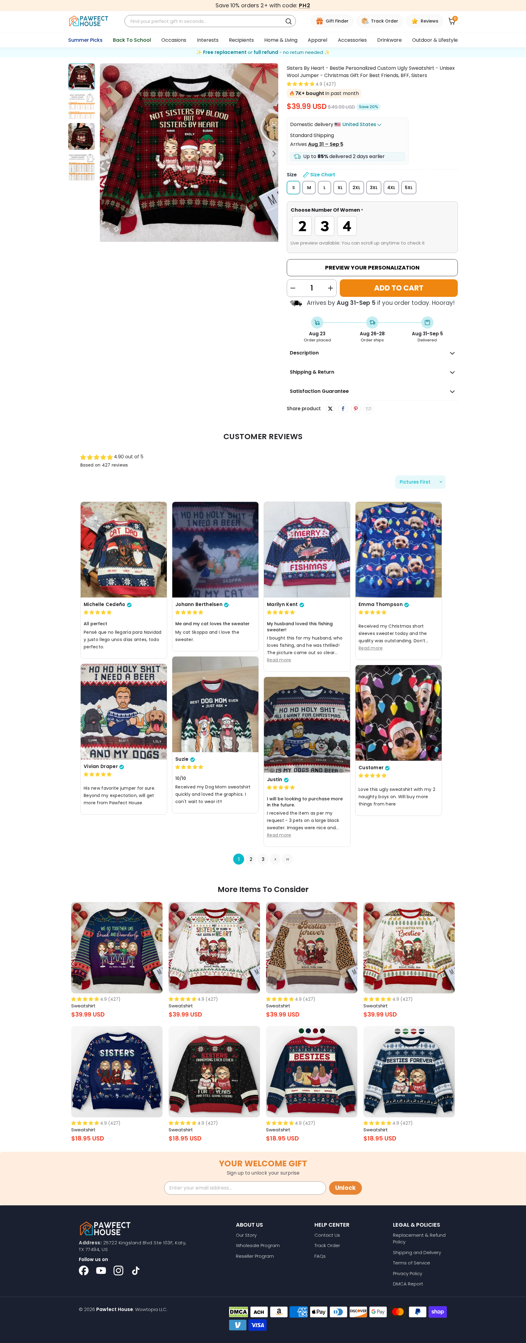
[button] (300, 84)
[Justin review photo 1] (307, 725)
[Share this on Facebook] (343, 409)
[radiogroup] (372, 226)
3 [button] (263, 859)
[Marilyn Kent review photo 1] (307, 549)
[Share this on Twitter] (330, 408)
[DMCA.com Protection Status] (238, 1312)
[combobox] (204, 21)
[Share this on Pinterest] (355, 409)
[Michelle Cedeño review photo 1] (124, 549)
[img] (97, 612)
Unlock (345, 1188)
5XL (409, 188)
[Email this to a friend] (368, 409)
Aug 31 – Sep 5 (325, 144)
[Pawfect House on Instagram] (118, 1270)
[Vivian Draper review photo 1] (124, 712)
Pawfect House (114, 1309)
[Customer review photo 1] (399, 713)
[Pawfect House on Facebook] (84, 1270)
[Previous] (104, 153)
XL (340, 188)
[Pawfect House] (88, 21)
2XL (356, 188)
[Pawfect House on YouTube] (101, 1270)
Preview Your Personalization (372, 267)
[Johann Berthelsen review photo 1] (215, 549)
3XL (374, 188)
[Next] (274, 153)
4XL (391, 188)
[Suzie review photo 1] (215, 704)
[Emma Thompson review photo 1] (399, 549)
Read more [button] (279, 660)
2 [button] (251, 859)
